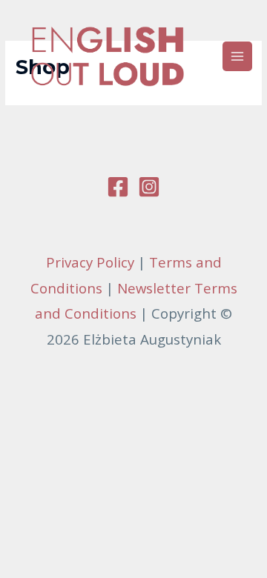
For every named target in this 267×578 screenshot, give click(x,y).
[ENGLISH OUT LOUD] (107, 56)
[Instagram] (149, 187)
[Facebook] (118, 187)
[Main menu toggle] (237, 56)
